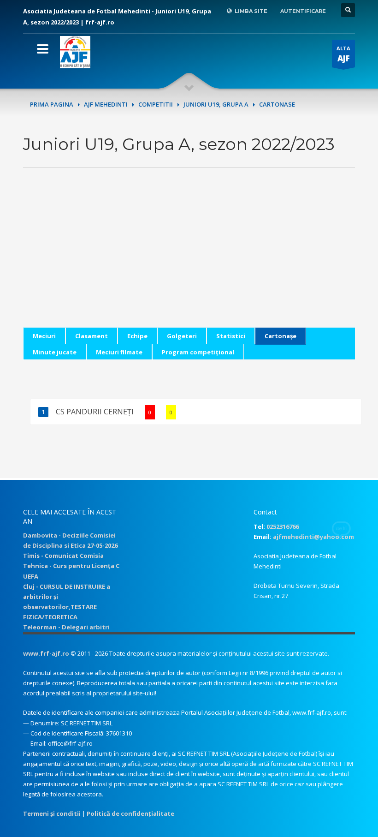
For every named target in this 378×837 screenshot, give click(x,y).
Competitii (155, 104)
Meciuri (44, 336)
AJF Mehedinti (106, 104)
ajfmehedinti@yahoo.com (313, 536)
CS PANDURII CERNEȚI (114, 412)
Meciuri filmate (119, 352)
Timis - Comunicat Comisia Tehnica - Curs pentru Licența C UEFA (71, 565)
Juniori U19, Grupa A (215, 104)
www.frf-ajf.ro (46, 653)
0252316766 (282, 526)
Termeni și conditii (52, 813)
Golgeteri (182, 336)
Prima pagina (51, 104)
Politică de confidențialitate (130, 813)
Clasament (91, 336)
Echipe (137, 336)
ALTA (343, 54)
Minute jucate (55, 352)
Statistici (230, 336)
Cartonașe (280, 336)
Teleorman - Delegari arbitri (66, 627)
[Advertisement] (189, 263)
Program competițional (198, 352)
